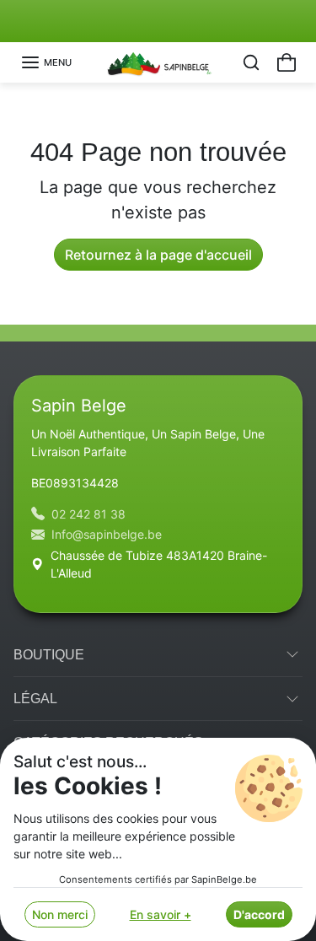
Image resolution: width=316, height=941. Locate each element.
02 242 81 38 (88, 514)
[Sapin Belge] (158, 61)
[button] (46, 62)
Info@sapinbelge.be (106, 534)
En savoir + (160, 914)
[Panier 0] (286, 62)
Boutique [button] (48, 655)
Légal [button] (35, 698)
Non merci (60, 914)
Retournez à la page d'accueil (158, 254)
